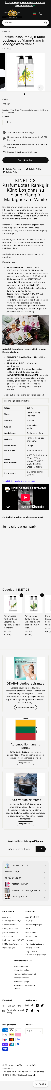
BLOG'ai (29, 921)
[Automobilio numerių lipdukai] (25, 729)
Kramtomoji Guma (21, 978)
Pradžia (5, 32)
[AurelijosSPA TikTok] (32, 1010)
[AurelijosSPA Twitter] (42, 1005)
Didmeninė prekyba (34, 925)
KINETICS (6, 49)
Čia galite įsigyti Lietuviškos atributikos (25, 2)
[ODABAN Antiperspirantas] (25, 668)
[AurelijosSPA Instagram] (27, 1005)
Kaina (5, 99)
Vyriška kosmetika (34, 948)
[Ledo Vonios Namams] (25, 784)
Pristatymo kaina (27, 110)
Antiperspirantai (21, 966)
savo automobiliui (24, 5)
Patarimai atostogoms (35, 944)
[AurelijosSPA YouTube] (37, 1005)
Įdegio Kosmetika (21, 970)
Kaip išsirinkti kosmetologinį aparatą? (36, 953)
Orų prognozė (31, 936)
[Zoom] (40, 87)
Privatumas (39, 1072)
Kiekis (5, 116)
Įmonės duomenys (10, 932)
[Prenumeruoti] (41, 849)
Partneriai (30, 940)
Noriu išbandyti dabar (25, 707)
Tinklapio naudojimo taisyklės (16, 1072)
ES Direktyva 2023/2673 (13, 940)
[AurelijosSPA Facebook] (32, 1005)
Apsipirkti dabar (25, 763)
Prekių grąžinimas (10, 928)
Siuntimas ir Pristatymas (13, 921)
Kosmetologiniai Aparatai (25, 974)
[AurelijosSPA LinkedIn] (37, 1010)
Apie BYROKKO (32, 917)
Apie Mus (6, 917)
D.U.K (28, 928)
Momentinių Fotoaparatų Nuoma (24, 986)
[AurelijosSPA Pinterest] (27, 1010)
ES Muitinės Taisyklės (12, 944)
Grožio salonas (32, 932)
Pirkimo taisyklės (9, 925)
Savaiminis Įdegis (21, 982)
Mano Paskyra (8, 948)
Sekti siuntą (7, 936)
